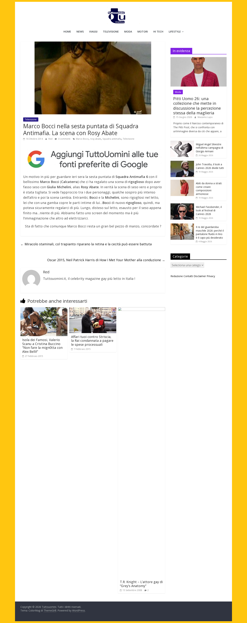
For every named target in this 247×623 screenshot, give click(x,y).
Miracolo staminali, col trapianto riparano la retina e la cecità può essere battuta (86, 244)
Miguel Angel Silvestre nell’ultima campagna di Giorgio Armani (209, 148)
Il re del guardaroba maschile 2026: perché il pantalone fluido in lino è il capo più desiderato (210, 232)
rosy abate (95, 138)
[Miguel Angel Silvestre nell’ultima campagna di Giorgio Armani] (182, 142)
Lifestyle (175, 31)
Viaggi (93, 31)
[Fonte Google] (92, 159)
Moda (128, 31)
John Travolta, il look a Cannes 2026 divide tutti (210, 166)
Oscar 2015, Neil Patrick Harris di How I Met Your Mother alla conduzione (106, 260)
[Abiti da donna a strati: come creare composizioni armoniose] (182, 181)
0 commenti (64, 138)
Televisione (111, 31)
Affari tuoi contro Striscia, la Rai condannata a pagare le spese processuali (92, 341)
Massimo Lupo (205, 117)
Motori (142, 31)
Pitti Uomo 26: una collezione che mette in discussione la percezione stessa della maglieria (197, 105)
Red (50, 138)
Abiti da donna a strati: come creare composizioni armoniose (209, 189)
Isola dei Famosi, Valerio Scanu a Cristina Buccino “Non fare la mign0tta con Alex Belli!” (42, 346)
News (80, 31)
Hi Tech (158, 31)
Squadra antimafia (112, 138)
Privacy (211, 276)
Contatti (188, 276)
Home (67, 31)
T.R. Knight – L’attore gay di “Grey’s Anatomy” (141, 584)
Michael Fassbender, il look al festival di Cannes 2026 (209, 210)
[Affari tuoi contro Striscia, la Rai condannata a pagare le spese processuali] (92, 309)
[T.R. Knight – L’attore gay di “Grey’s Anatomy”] (141, 309)
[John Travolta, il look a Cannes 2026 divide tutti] (182, 162)
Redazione (177, 276)
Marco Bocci (82, 138)
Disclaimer (200, 276)
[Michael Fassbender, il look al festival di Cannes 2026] (182, 205)
